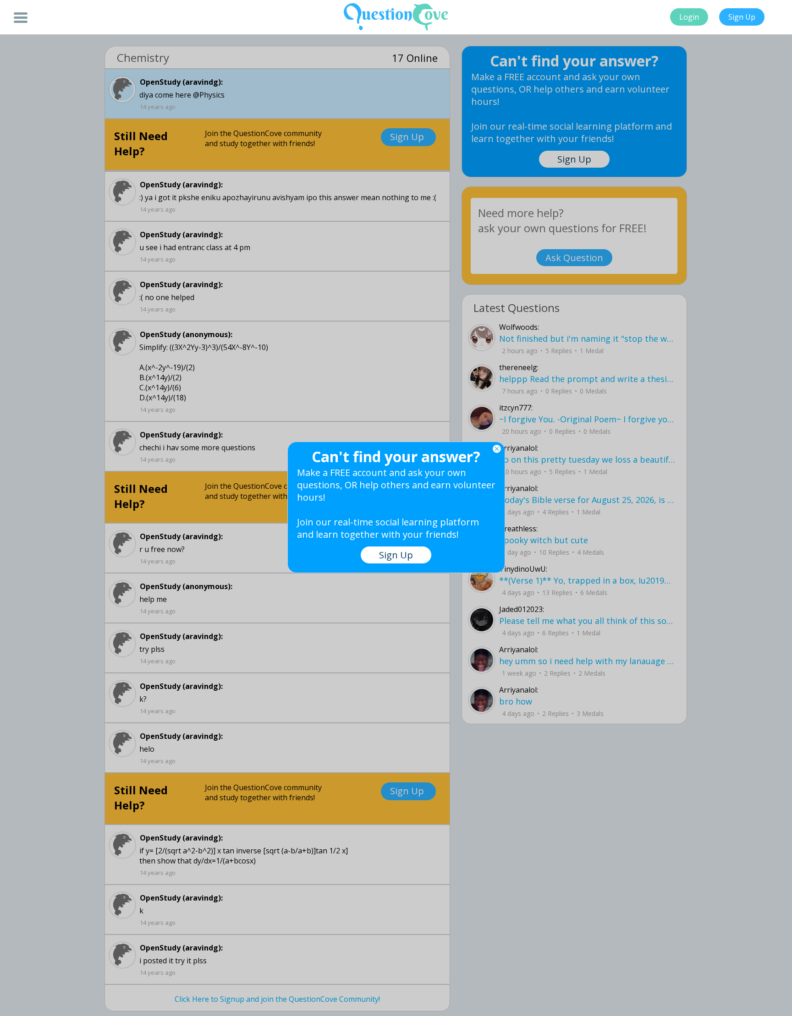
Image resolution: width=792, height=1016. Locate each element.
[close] (496, 448)
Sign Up (741, 17)
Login (689, 17)
